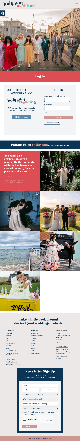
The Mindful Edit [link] (11, 350)
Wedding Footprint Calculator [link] (12, 354)
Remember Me (51, 113)
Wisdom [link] (8, 335)
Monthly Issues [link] (35, 353)
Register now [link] (21, 117)
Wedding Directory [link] (12, 362)
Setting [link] (33, 348)
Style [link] (32, 345)
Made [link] (7, 338)
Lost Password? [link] (52, 123)
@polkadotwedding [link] (60, 145)
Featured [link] (9, 333)
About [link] (58, 333)
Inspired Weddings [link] (37, 335)
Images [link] (33, 338)
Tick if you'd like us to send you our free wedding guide (39, 413)
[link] (2, 13)
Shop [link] (7, 348)
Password (48, 104)
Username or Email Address (54, 96)
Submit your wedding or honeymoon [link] (63, 352)
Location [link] (33, 343)
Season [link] (33, 350)
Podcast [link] (8, 345)
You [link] (7, 340)
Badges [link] (58, 358)
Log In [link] (58, 342)
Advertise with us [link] (61, 356)
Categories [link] (34, 333)
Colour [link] (33, 340)
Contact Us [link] (59, 340)
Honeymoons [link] (10, 343)
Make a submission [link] (62, 349)
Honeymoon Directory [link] (13, 364)
